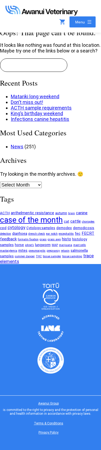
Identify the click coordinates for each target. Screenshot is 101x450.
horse (19, 245)
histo (66, 239)
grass (43, 239)
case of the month (31, 219)
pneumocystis (37, 250)
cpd (3, 228)
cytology (16, 227)
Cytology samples (40, 228)
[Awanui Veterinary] (41, 14)
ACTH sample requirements (41, 108)
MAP (55, 245)
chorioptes (88, 221)
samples (7, 256)
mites (22, 250)
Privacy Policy (48, 432)
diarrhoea (19, 233)
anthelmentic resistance (32, 212)
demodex (64, 228)
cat (66, 221)
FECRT (88, 233)
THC (39, 256)
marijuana (65, 245)
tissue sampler (52, 256)
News (17, 146)
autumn (61, 213)
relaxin (65, 250)
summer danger (25, 256)
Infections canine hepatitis (40, 119)
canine (82, 212)
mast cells (79, 245)
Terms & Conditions (48, 423)
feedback (8, 239)
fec (78, 233)
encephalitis (66, 233)
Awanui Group (48, 403)
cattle (75, 221)
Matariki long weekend (35, 96)
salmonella (79, 250)
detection (5, 233)
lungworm (43, 245)
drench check (36, 233)
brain (71, 213)
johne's (29, 245)
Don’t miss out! (27, 102)
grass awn (54, 239)
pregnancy (53, 250)
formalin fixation (28, 239)
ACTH (5, 213)
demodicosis (83, 228)
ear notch (52, 233)
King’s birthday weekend (37, 113)
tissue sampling (72, 256)
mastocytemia (8, 250)
